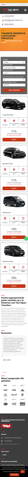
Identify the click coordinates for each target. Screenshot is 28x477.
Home (2, 41)
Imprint (5, 455)
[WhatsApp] (26, 238)
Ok (22, 471)
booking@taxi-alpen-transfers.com (11, 444)
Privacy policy (14, 474)
